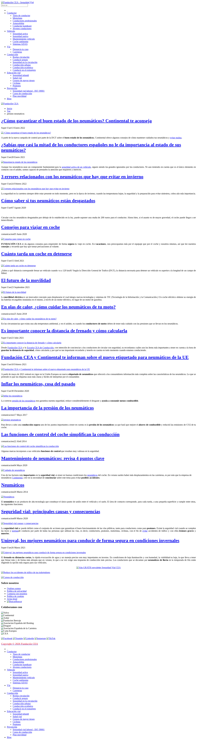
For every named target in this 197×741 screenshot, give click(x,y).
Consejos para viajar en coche (30, 227)
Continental (17, 477)
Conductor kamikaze (22, 26)
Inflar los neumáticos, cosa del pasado (38, 383)
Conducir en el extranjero (24, 70)
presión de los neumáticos (23, 401)
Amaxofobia (18, 23)
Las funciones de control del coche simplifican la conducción (60, 434)
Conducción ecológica (23, 67)
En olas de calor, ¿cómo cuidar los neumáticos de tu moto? (58, 306)
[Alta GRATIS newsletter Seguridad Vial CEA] (98, 567)
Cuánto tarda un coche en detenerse (36, 253)
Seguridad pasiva (20, 36)
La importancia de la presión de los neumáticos (47, 407)
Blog (9, 98)
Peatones (17, 85)
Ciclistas (16, 83)
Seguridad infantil (21, 75)
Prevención (12, 88)
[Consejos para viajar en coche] (16, 239)
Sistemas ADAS (20, 44)
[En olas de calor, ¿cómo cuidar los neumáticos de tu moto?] (29, 319)
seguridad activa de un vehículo (76, 167)
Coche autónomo (20, 41)
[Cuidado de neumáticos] (13, 470)
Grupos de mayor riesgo (24, 80)
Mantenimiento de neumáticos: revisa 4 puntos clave (52, 458)
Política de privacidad (17, 591)
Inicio (9, 108)
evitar (145, 531)
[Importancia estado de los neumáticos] (19, 162)
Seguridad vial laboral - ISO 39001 (29, 91)
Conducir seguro (20, 59)
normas (15, 531)
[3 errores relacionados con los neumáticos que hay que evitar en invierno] (35, 188)
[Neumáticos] (7, 497)
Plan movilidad (19, 96)
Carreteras (17, 52)
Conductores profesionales (25, 20)
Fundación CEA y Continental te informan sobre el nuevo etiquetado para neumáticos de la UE (95, 357)
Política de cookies (15, 596)
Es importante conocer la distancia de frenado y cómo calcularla (64, 330)
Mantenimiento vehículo (24, 39)
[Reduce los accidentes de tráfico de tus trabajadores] (98, 572)
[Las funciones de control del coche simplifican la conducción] (30, 446)
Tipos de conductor (21, 15)
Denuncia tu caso (20, 49)
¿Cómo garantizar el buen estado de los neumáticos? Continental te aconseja (76, 120)
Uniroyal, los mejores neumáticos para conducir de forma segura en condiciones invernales (90, 540)
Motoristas (17, 18)
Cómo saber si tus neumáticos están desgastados (48, 200)
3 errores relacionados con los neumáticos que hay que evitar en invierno (72, 176)
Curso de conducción (22, 93)
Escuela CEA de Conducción (40, 347)
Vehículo (11, 31)
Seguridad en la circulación (25, 62)
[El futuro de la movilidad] (13, 292)
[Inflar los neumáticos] (11, 396)
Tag (8, 111)
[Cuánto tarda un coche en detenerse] (18, 265)
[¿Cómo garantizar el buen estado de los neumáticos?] (26, 133)
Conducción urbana (22, 65)
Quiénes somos (14, 588)
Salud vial (17, 78)
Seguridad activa (20, 33)
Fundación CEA (14, 347)
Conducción (12, 54)
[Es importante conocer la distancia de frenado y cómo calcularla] (31, 342)
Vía (8, 46)
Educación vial (13, 72)
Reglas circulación (21, 57)
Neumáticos (12, 484)
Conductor (12, 13)
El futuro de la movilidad (26, 280)
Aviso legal (12, 599)
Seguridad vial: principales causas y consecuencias (50, 511)
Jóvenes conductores (22, 28)
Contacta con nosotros (17, 593)
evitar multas (176, 137)
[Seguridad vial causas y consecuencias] (19, 523)
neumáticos (92, 475)
